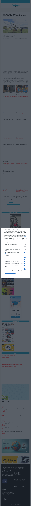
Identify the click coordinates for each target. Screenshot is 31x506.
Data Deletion (11, 276)
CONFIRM (10, 273)
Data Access (15, 276)
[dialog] (15, 253)
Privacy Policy (19, 276)
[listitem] (15, 242)
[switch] (25, 244)
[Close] (28, 230)
